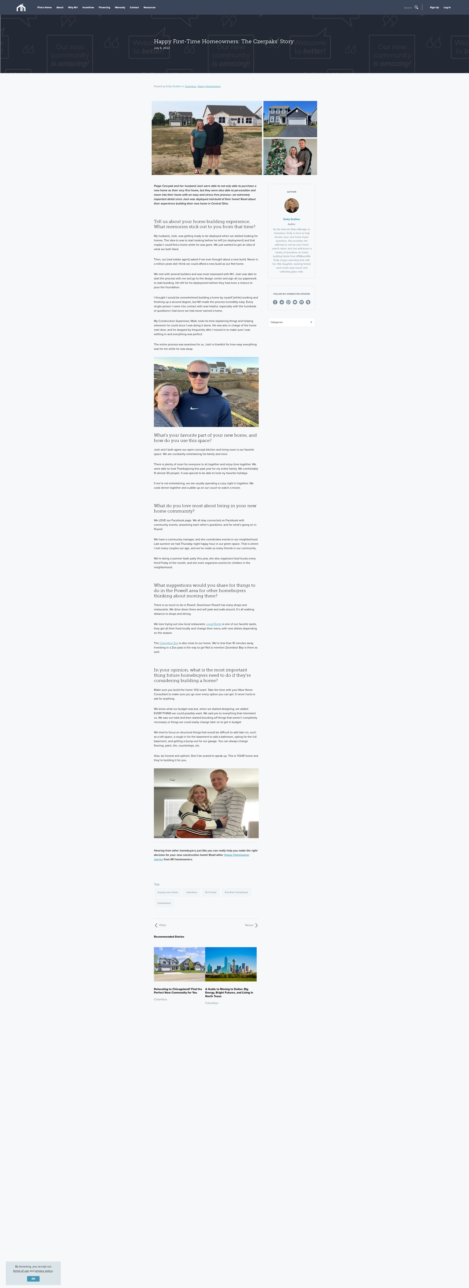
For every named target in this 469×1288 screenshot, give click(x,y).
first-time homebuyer (236, 892)
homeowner (164, 903)
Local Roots (213, 624)
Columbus (190, 86)
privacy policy (44, 1271)
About (59, 7)
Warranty (120, 7)
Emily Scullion (173, 86)
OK (33, 1279)
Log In (447, 7)
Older (162, 925)
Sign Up (434, 7)
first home (211, 892)
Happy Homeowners (209, 86)
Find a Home (44, 7)
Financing (104, 7)
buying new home (168, 892)
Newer (249, 925)
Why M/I (73, 7)
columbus (191, 892)
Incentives (88, 7)
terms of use (21, 1271)
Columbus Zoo (169, 643)
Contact (134, 7)
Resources (150, 7)
